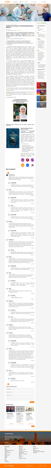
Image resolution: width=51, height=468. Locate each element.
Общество (21, 1)
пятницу (7, 89)
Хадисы (6, 456)
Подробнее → (11, 423)
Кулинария (35, 452)
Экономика (21, 456)
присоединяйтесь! (19, 30)
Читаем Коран (9, 433)
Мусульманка (35, 448)
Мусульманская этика (23, 451)
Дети (34, 449)
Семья (26, 1)
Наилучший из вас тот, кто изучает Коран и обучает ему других (14, 437)
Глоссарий (7, 461)
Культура (20, 450)
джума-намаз (31, 34)
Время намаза (7, 454)
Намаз (6, 453)
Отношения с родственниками (38, 451)
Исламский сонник (22, 458)
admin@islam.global (29, 465)
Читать (6, 442)
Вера (6, 448)
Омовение (7, 451)
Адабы (6, 457)
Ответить (32, 180)
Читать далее (44, 31)
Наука (20, 454)
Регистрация (44, 23)
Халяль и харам (7, 452)
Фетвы (6, 460)
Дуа (5, 459)
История (20, 448)
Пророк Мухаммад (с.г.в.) (9, 450)
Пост (6, 458)
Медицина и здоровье (23, 453)
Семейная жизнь (36, 450)
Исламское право (22, 449)
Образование (21, 452)
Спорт (20, 457)
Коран (6, 449)
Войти (39, 23)
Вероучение (15, 1)
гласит (23, 38)
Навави (7, 48)
